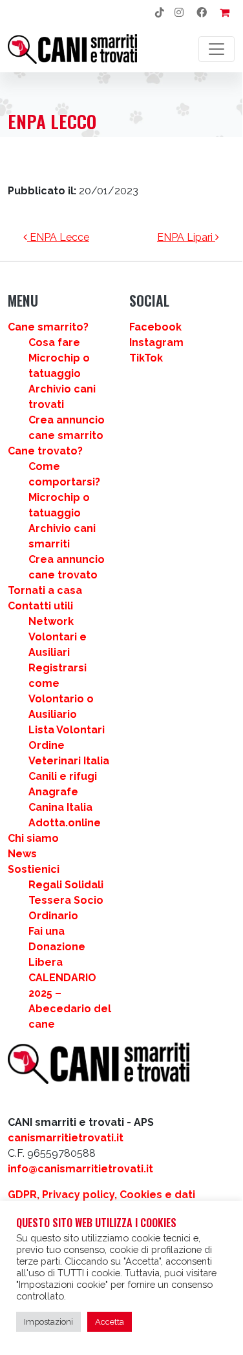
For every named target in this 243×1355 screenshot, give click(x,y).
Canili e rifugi (62, 776)
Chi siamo (33, 838)
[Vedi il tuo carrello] (225, 13)
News (22, 854)
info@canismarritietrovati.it (80, 1169)
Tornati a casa (45, 590)
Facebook (155, 327)
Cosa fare (54, 342)
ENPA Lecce (58, 237)
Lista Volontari (66, 730)
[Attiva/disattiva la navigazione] (216, 49)
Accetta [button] (109, 1322)
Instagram (156, 342)
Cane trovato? (45, 451)
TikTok (146, 358)
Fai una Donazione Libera (56, 946)
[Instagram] (179, 13)
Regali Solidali (65, 885)
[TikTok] (159, 13)
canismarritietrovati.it (65, 1138)
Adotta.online (64, 823)
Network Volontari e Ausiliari (57, 636)
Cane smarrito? (48, 327)
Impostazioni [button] (48, 1322)
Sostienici (33, 869)
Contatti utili (40, 606)
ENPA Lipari (186, 237)
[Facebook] (201, 13)
